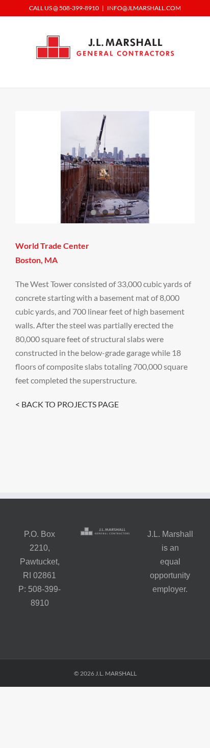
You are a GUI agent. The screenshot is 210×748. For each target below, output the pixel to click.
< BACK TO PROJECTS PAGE (67, 404)
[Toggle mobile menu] (191, 72)
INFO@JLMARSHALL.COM (144, 8)
